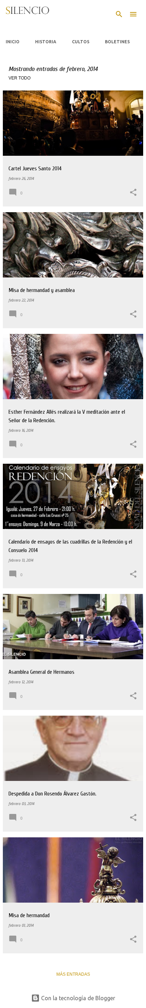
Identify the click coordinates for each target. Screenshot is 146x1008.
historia (45, 41)
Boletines (117, 41)
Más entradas (73, 974)
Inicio (12, 41)
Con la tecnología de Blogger (77, 998)
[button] (133, 193)
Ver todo (19, 78)
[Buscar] (119, 14)
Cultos (80, 41)
